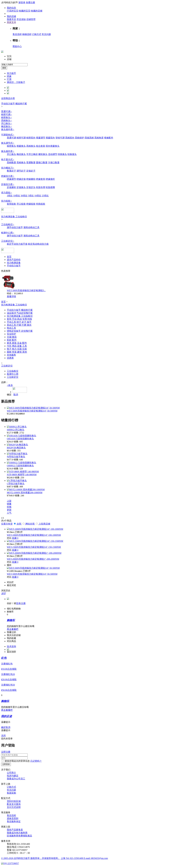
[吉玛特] (7, 212)
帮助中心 (17, 46)
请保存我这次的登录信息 (17, 761)
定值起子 (30, 171)
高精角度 (99, 137)
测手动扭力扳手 (15, 227)
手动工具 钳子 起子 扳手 (19, 322)
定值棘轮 (11, 187)
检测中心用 (7, 232)
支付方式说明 (14, 807)
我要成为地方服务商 (17, 832)
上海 (63, 858)
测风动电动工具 (31, 227)
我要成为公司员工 (16, 778)
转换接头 (72, 154)
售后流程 (17, 34)
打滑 (9, 79)
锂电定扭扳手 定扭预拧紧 (20, 331)
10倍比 (16, 195)
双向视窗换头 (52, 146)
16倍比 (37, 195)
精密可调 (6, 114)
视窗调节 (40, 137)
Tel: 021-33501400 (75, 858)
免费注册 (30, 2)
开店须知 (21, 19)
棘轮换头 (42, 154)
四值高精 (89, 137)
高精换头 (6, 120)
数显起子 (11, 171)
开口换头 (6, 123)
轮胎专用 (40, 187)
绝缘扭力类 (7, 176)
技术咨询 (11, 646)
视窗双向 (50, 137)
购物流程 (26, 34)
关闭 (3, 735)
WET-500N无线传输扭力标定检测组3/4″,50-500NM (32, 411)
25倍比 (45, 195)
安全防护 (11, 334)
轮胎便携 (50, 187)
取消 (15, 394)
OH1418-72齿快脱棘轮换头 (20, 438)
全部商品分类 (8, 98)
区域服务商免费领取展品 (19, 835)
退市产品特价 (14, 259)
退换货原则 (12, 818)
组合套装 (40, 146)
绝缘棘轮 (30, 179)
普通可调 (6, 111)
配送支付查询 (14, 804)
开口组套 (21, 204)
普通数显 (30, 162)
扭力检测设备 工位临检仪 (14, 216)
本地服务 (11, 355)
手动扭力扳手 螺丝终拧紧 (14, 103)
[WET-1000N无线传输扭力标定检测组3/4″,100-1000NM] (35, 529)
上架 (9, 501)
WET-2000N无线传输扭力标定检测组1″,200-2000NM (33, 559)
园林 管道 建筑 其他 (17, 352)
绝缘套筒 (40, 179)
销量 (9, 504)
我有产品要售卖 (15, 829)
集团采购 (11, 793)
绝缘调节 (11, 179)
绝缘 (9, 76)
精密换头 (6, 117)
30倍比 (24, 195)
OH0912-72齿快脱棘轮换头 (20, 465)
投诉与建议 (12, 775)
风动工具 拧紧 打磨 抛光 (19, 325)
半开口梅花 (32, 154)
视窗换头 (21, 146)
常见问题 (46, 34)
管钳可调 (60, 137)
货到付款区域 (14, 801)
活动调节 (52, 154)
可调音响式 (7, 134)
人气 (9, 513)
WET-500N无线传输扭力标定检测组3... (26, 290)
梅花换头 (6, 126)
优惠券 (10, 358)
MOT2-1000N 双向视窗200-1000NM (24, 492)
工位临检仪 (7, 224)
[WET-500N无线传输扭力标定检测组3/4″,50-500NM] (33, 408)
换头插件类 (7, 129)
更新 (9, 510)
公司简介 (11, 772)
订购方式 (36, 34)
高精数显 (11, 162)
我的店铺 (11, 16)
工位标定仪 (7, 241)
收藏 (14, 538)
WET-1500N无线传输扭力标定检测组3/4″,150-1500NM (34, 547)
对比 (9, 538)
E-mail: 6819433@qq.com (96, 858)
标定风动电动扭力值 (38, 244)
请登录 (21, 2)
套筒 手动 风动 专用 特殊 (19, 319)
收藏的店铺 (36, 11)
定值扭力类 (7, 184)
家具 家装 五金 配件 (17, 343)
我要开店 (11, 19)
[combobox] (14, 64)
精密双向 (30, 137)
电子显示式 (7, 159)
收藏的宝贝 (24, 11)
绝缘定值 (21, 179)
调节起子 (21, 171)
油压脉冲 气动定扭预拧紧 (20, 313)
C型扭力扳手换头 (15, 483)
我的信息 (11, 8)
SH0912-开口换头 (15, 429)
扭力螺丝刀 (7, 168)
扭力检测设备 (14, 262)
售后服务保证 (14, 821)
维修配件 (108, 137)
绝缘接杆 (50, 179)
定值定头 (30, 187)
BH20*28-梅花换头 (16, 447)
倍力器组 (6, 192)
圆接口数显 (41, 162)
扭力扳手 (11, 73)
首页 (9, 256)
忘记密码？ (36, 761)
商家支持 (11, 22)
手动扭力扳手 (14, 265)
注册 (23, 603)
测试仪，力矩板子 (16, 82)
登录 (18, 603)
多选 (10, 385)
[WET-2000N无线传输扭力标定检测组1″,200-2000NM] (34, 553)
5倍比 (31, 195)
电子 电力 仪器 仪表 (17, 349)
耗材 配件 (12, 340)
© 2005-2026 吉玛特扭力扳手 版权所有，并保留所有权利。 (30, 858)
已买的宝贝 (12, 11)
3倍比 (10, 195)
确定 (9, 394)
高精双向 (69, 137)
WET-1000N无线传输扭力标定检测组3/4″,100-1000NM (34, 535)
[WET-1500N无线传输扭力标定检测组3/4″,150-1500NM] (35, 541)
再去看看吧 (12, 629)
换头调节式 (7, 143)
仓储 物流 (12, 337)
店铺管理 (30, 19)
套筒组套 (11, 204)
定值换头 (21, 187)
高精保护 (79, 137)
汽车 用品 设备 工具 (17, 346)
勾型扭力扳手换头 (16, 456)
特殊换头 (62, 154)
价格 (9, 507)
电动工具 (11, 328)
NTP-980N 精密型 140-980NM (21, 474)
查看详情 (11, 296)
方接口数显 (53, 162)
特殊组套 (40, 204)
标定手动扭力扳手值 (17, 244)
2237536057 (13, 863)
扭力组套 (6, 201)
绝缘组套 (30, 204)
